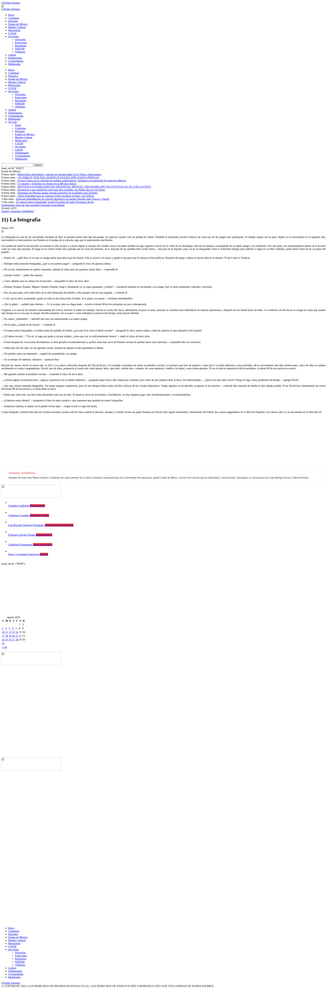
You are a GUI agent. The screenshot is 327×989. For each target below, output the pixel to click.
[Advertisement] (103, 443)
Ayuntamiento (15, 61)
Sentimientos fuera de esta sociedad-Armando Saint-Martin (33, 205)
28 (16, 639)
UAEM (12, 33)
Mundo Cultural (16, 27)
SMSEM (20, 48)
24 (3, 639)
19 (10, 635)
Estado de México (18, 24)
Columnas (13, 18)
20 (13, 635)
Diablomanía (15, 57)
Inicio (11, 14)
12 (10, 632)
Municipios (14, 30)
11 (6, 632)
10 (3, 632)
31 (3, 643)
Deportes (13, 21)
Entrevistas (21, 42)
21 (16, 635)
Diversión (20, 39)
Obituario (20, 51)
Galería (12, 54)
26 (10, 639)
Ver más (12, 122)
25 (6, 639)
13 (13, 632)
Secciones (13, 36)
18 (6, 635)
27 (13, 639)
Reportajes (20, 45)
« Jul (4, 647)
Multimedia (14, 64)
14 (16, 632)
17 (3, 635)
